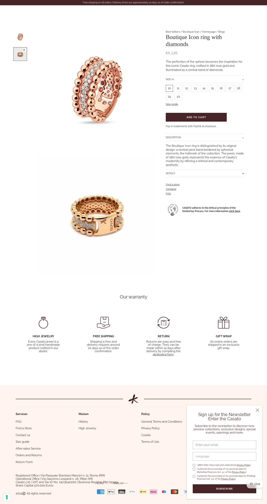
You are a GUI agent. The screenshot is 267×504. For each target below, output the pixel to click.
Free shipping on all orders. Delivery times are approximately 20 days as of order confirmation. (133, 2)
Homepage (209, 31)
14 (203, 88)
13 (195, 88)
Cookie (146, 435)
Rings (221, 31)
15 (212, 88)
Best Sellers (173, 31)
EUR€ (100, 483)
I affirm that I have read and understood (224, 465)
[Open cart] (255, 12)
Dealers (84, 10)
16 (221, 88)
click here (234, 211)
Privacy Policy (244, 465)
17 (229, 88)
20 (178, 96)
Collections (43, 10)
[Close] (257, 410)
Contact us (23, 435)
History (83, 421)
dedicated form (163, 354)
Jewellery (20, 10)
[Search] (237, 12)
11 (178, 88)
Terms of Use (150, 441)
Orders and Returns (29, 455)
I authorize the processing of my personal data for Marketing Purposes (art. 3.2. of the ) (221, 470)
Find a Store (24, 428)
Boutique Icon (191, 31)
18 (238, 88)
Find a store (173, 184)
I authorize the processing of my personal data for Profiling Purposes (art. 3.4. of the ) (226, 477)
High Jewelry (87, 428)
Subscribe (224, 488)
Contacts (20, 14)
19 (169, 96)
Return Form (24, 462)
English (118, 483)
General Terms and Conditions (161, 421)
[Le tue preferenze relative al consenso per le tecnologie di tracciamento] (7, 497)
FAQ (168, 193)
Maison (65, 10)
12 (186, 88)
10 (169, 88)
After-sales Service (28, 448)
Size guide (172, 104)
